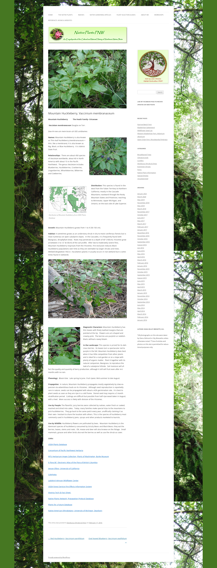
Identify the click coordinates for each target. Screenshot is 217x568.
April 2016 (141, 257)
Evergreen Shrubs (144, 167)
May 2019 (141, 200)
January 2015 (142, 293)
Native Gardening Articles (100, 15)
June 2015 (141, 281)
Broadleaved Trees (144, 154)
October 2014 (142, 299)
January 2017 (142, 230)
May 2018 (141, 206)
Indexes (81, 15)
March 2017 (141, 224)
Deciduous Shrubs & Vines (76, 523)
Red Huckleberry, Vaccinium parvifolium (66, 538)
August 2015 (142, 278)
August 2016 (142, 245)
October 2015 (142, 272)
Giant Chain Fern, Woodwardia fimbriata (152, 139)
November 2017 (143, 212)
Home (50, 15)
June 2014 (141, 305)
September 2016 (143, 242)
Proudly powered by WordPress (59, 557)
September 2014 (143, 302)
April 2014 (141, 311)
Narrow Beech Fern (144, 124)
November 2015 (143, 269)
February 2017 (142, 227)
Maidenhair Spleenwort (146, 127)
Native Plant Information (146, 173)
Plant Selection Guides (126, 15)
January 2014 (142, 320)
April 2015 (141, 287)
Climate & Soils (142, 157)
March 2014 (141, 314)
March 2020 (141, 197)
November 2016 (143, 236)
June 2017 (141, 218)
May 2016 (141, 254)
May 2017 (141, 221)
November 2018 (143, 203)
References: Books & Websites (60, 20)
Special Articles (142, 176)
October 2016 (142, 239)
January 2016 (142, 266)
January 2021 (142, 194)
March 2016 (141, 260)
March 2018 (141, 209)
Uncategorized (142, 179)
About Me (145, 15)
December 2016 (143, 233)
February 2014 (142, 317)
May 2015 (141, 284)
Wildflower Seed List (144, 130)
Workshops (159, 15)
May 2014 (141, 308)
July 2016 (140, 248)
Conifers (140, 160)
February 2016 (142, 263)
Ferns (139, 170)
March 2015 (141, 290)
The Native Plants (65, 15)
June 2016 (141, 251)
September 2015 (143, 275)
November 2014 (143, 296)
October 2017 (142, 215)
